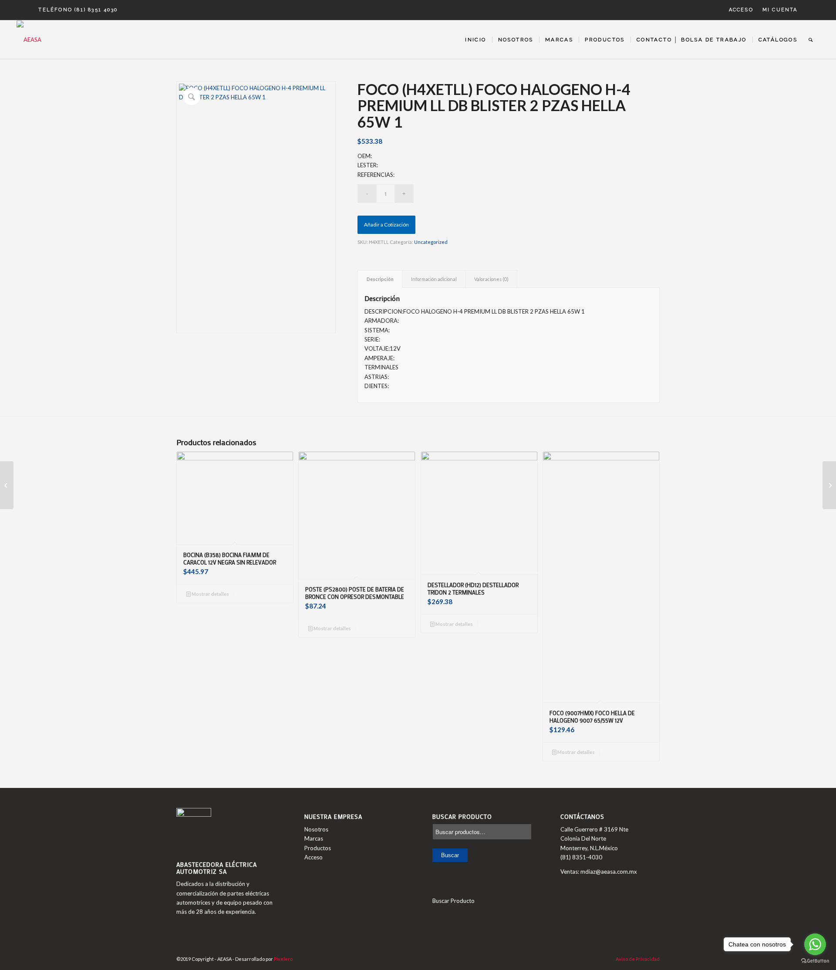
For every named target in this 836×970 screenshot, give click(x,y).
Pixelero (283, 959)
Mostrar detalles (210, 594)
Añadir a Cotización (386, 224)
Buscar (450, 855)
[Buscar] (811, 39)
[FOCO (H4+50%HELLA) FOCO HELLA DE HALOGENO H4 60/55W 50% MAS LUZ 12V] (6, 485)
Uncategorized (431, 242)
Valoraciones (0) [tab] (491, 279)
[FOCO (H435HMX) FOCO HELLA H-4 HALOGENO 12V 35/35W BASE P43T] (829, 485)
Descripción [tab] (380, 279)
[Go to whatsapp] (815, 944)
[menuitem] (741, 10)
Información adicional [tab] (434, 279)
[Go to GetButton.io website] (815, 961)
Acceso (741, 10)
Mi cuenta (780, 10)
